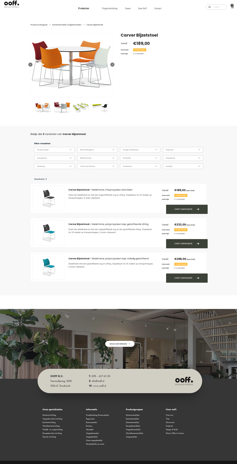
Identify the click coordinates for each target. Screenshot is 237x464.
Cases (128, 8)
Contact (158, 8)
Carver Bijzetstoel (94, 24)
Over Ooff (142, 8)
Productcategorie (39, 24)
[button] (112, 64)
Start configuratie (183, 209)
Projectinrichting (109, 8)
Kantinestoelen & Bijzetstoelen (66, 24)
